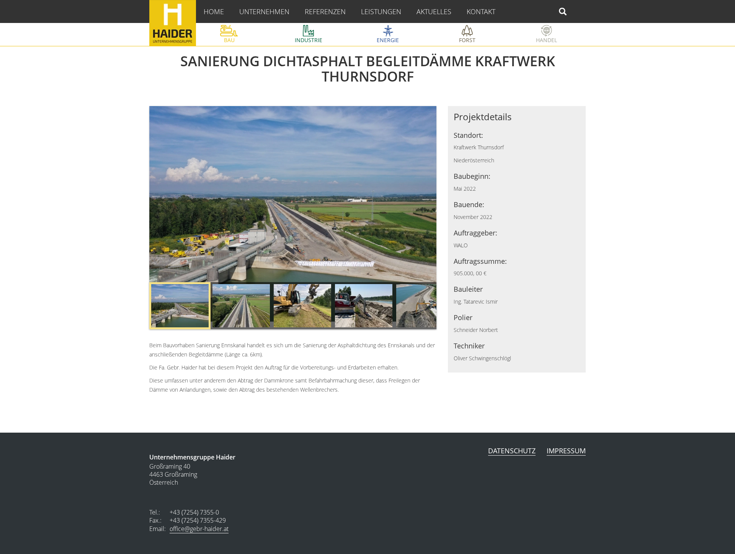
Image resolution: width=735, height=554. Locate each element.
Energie (388, 40)
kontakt (481, 11)
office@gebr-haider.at (199, 529)
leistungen (381, 11)
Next (446, 307)
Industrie (308, 40)
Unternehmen (264, 11)
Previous (139, 307)
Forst (467, 40)
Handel (546, 40)
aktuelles (433, 11)
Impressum (566, 450)
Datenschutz (512, 450)
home (214, 11)
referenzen (325, 11)
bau (229, 40)
